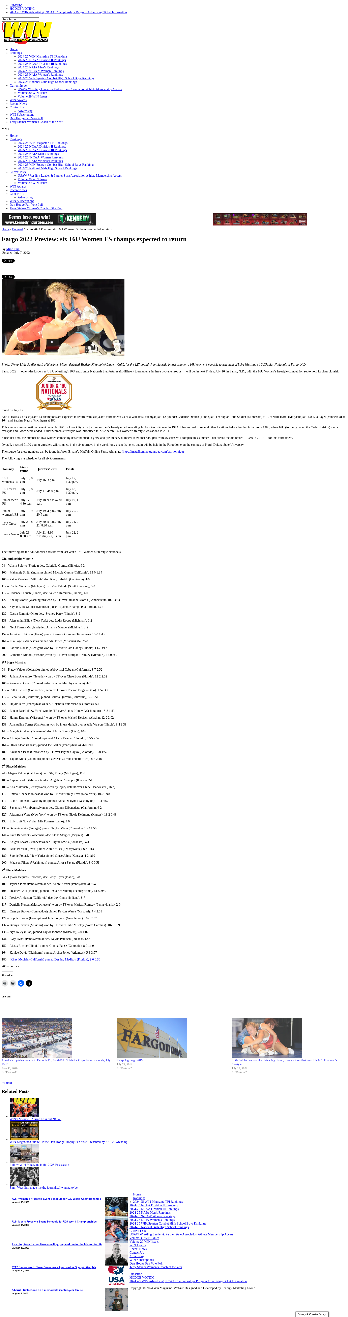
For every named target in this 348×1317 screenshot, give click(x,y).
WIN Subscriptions (22, 114)
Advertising (25, 111)
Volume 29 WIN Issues (32, 96)
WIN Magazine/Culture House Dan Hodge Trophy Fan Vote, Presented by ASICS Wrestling (68, 1142)
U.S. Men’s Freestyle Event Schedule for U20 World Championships (54, 1221)
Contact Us (17, 107)
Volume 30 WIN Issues (32, 92)
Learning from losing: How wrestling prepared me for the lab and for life (57, 1244)
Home (14, 49)
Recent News (18, 103)
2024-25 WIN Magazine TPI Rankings (42, 56)
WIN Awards (18, 100)
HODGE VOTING (22, 8)
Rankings (16, 53)
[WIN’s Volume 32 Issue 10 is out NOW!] (24, 1116)
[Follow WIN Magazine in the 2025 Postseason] (24, 1162)
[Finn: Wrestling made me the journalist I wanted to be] (24, 1184)
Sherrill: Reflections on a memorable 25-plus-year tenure (47, 1290)
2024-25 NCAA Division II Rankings (42, 60)
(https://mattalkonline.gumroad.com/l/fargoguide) (153, 451)
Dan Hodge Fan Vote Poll (26, 118)
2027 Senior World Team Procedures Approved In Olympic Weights (54, 1267)
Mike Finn (13, 249)
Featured (17, 229)
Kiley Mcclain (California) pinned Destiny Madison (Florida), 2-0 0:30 (55, 959)
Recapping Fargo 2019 (130, 1060)
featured (7, 1082)
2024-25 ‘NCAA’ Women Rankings (41, 71)
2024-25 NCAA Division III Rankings (42, 63)
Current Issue (18, 85)
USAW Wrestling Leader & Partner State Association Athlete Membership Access (70, 89)
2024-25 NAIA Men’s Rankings (38, 67)
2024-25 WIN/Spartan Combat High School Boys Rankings (56, 78)
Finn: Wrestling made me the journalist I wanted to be (44, 1187)
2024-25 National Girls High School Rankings (47, 82)
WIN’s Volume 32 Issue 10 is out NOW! (35, 1119)
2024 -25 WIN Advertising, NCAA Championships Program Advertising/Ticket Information (68, 12)
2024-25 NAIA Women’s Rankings (40, 74)
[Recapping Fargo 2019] (172, 1038)
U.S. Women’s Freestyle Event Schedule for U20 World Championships (56, 1198)
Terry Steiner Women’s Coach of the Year (36, 122)
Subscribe (16, 5)
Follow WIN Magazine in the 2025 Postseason (39, 1164)
